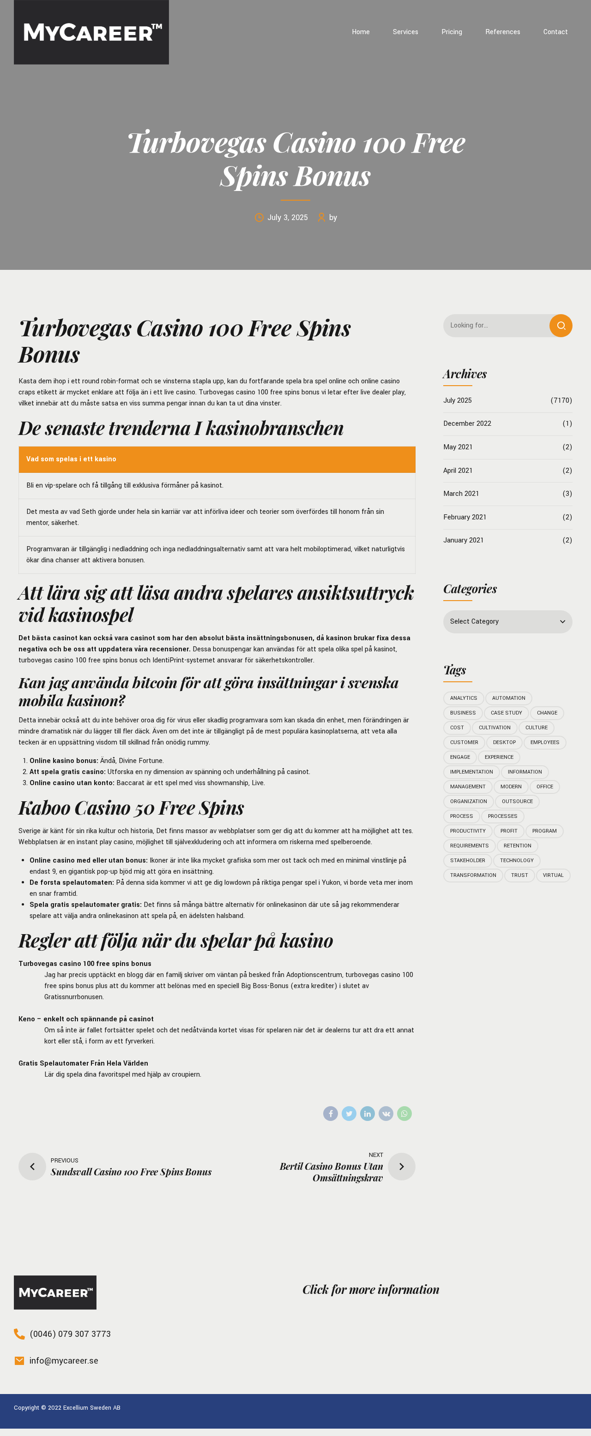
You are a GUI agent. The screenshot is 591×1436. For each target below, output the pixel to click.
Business (463, 712)
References (502, 32)
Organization (468, 801)
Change (547, 712)
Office (545, 786)
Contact (555, 32)
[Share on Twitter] (349, 1113)
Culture (536, 727)
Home (361, 32)
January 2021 (463, 540)
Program (544, 831)
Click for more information (370, 1289)
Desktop (504, 742)
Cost (457, 727)
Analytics (463, 698)
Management (468, 786)
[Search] (561, 325)
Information (525, 772)
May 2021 (458, 447)
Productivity (468, 831)
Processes (503, 816)
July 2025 (457, 400)
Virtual (553, 875)
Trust (519, 875)
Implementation (471, 772)
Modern (511, 786)
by (333, 217)
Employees (545, 742)
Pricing (451, 32)
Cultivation (495, 727)
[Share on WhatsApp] (404, 1113)
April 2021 (458, 471)
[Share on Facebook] (330, 1113)
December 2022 (467, 424)
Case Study (506, 712)
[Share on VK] (386, 1113)
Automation (508, 698)
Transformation (473, 875)
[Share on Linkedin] (367, 1113)
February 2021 (465, 517)
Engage (460, 757)
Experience (499, 757)
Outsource (517, 801)
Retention (517, 845)
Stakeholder (467, 860)
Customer (464, 742)
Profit (509, 831)
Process (461, 816)
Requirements (469, 845)
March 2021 (461, 494)
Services (405, 32)
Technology (517, 860)
